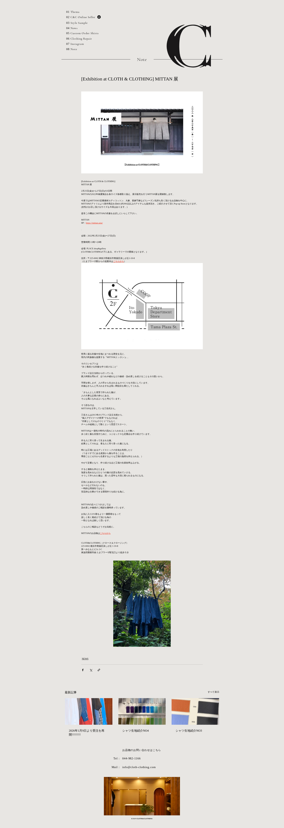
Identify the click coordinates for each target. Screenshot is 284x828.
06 (68, 38)
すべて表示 (213, 692)
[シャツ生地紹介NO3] (195, 711)
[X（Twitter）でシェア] (90, 670)
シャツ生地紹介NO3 (189, 730)
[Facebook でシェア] (82, 670)
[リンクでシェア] (98, 670)
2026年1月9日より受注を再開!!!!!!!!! (86, 732)
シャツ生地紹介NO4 (135, 730)
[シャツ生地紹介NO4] (142, 711)
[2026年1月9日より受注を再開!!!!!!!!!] (88, 711)
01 (68, 11)
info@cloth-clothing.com (139, 767)
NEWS (85, 659)
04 (68, 28)
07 (68, 43)
